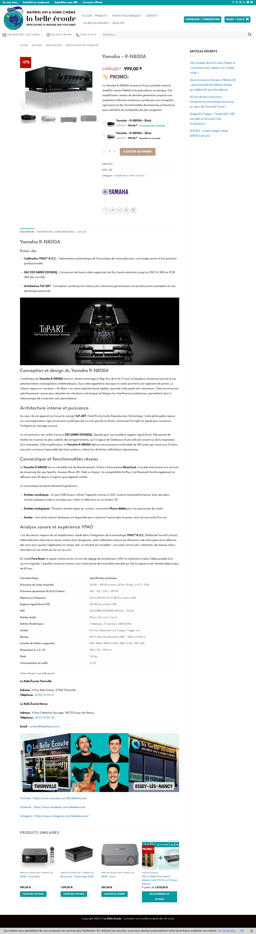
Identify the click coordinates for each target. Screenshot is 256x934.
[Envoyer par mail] (119, 210)
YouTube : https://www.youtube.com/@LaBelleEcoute (53, 798)
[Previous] (26, 80)
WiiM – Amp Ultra (30, 876)
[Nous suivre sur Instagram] (237, 2)
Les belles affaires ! (96, 23)
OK (242, 930)
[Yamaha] (115, 192)
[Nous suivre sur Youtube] (251, 2)
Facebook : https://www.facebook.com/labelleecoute (52, 807)
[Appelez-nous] (244, 2)
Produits (101, 16)
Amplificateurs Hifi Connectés (82, 45)
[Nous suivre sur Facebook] (233, 2)
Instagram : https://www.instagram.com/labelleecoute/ (54, 816)
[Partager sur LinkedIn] (133, 210)
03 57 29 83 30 (44, 717)
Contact (152, 16)
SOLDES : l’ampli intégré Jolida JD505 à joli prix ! (209, 133)
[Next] (91, 80)
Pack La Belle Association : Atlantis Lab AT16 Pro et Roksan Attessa (159, 880)
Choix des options (33, 894)
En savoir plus (227, 930)
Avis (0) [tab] (81, 232)
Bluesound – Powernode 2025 (77, 876)
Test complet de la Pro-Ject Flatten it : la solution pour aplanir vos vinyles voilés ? (212, 68)
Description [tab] (27, 232)
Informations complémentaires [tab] (56, 232)
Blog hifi (119, 23)
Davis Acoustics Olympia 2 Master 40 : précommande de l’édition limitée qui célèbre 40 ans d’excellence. (213, 85)
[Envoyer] (249, 35)
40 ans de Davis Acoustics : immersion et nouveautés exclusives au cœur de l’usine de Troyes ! (212, 102)
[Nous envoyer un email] (240, 2)
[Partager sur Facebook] (106, 210)
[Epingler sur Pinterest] (126, 210)
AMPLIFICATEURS (54, 45)
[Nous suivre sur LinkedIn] (248, 2)
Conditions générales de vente (157, 918)
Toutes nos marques (126, 16)
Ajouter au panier (137, 151)
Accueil (87, 16)
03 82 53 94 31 (44, 695)
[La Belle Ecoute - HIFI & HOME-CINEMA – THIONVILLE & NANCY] (40, 18)
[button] (203, 19)
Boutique (37, 45)
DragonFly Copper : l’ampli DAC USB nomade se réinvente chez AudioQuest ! (212, 119)
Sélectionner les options (159, 896)
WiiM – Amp (108, 876)
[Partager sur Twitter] (112, 210)
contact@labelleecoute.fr (44, 726)
